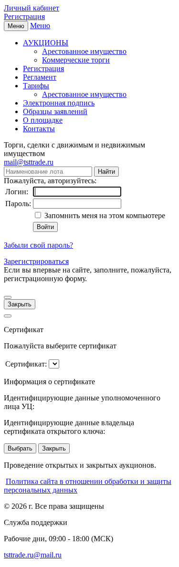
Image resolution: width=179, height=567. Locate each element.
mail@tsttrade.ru (28, 162)
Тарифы (36, 86)
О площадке (43, 120)
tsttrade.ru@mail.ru (33, 555)
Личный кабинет (31, 8)
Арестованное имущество (84, 51)
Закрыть (20, 304)
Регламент (39, 77)
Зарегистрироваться (36, 261)
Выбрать (20, 448)
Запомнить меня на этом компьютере (103, 215)
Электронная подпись (59, 103)
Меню (40, 25)
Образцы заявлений (55, 111)
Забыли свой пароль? (38, 245)
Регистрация (24, 16)
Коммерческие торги (76, 60)
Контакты (39, 129)
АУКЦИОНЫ (45, 43)
